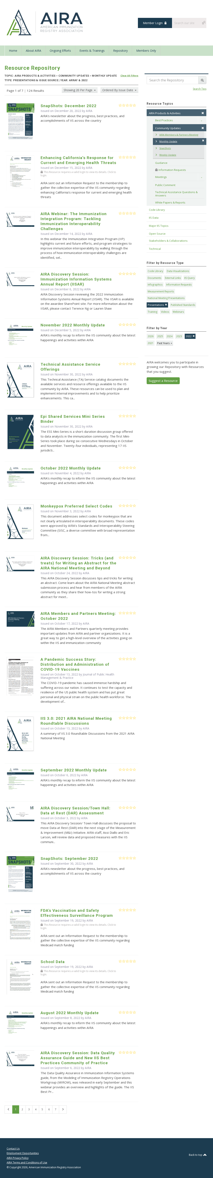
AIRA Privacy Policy (17, 1158)
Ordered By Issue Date (118, 90)
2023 (179, 336)
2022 (189, 336)
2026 (151, 336)
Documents (154, 278)
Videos (165, 312)
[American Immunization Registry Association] (45, 22)
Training (152, 312)
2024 (169, 336)
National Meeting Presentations (166, 298)
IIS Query (189, 278)
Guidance (161, 163)
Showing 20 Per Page (78, 90)
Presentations (156, 305)
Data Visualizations (178, 271)
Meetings (161, 177)
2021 (151, 343)
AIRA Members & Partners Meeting (178, 134)
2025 (160, 336)
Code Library (155, 271)
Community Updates (168, 128)
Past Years (163, 343)
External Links (173, 278)
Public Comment (165, 185)
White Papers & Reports (170, 202)
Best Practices (164, 120)
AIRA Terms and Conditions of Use (27, 1162)
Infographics (155, 284)
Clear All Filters (129, 75)
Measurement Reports (161, 291)
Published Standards (183, 305)
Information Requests (172, 170)
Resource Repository (32, 68)
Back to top (196, 1155)
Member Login (153, 23)
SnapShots (165, 148)
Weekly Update (167, 154)
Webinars (178, 312)
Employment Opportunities (23, 1153)
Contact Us (13, 1148)
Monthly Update (168, 141)
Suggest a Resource (163, 381)
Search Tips (199, 89)
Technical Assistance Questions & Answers (176, 193)
